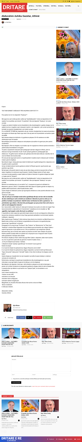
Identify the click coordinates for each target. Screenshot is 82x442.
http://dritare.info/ (16, 307)
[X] (67, 1)
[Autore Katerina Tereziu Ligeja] (68, 135)
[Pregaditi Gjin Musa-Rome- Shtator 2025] (68, 92)
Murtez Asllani (42, 9)
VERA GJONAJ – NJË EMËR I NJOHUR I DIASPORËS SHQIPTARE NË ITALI (67, 79)
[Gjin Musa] (3, 22)
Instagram (60, 439)
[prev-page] (3, 432)
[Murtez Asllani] (68, 157)
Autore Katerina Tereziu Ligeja (65, 145)
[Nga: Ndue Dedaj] (68, 44)
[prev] (77, 10)
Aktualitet (61, 51)
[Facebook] (63, 1)
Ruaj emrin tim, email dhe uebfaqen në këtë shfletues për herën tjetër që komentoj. (32, 378)
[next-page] (5, 432)
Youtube (78, 439)
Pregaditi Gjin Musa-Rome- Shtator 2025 (67, 102)
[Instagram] (65, 1)
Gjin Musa (8, 22)
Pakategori (5, 19)
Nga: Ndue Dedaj (63, 54)
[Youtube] (69, 1)
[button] (78, 6)
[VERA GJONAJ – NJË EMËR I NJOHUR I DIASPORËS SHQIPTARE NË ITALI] (68, 69)
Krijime (57, 143)
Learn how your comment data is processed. (43, 386)
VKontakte (69, 439)
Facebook (51, 439)
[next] (79, 10)
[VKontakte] (65, 439)
